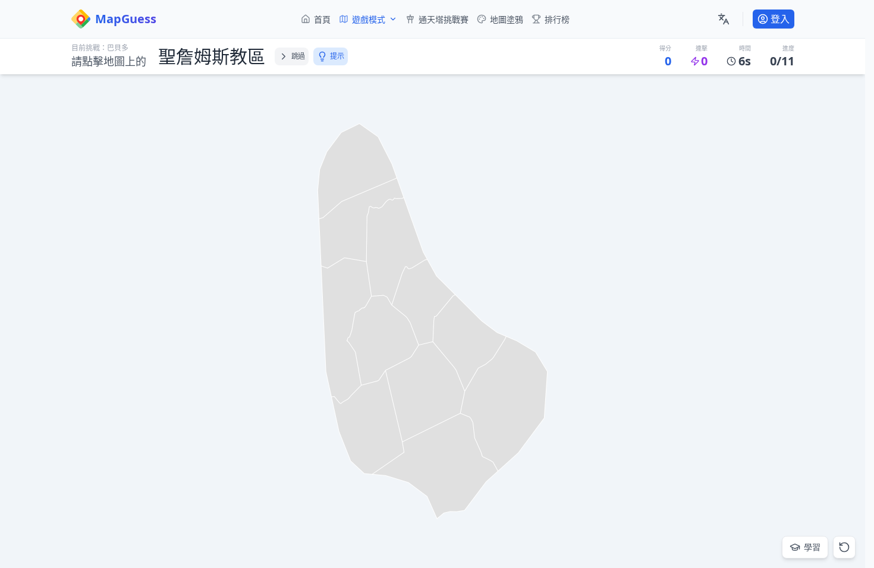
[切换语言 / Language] (723, 19)
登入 (780, 19)
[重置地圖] (844, 547)
